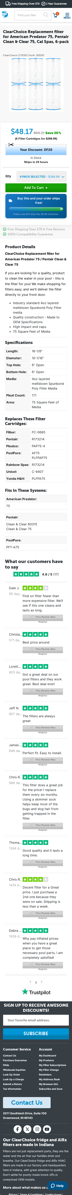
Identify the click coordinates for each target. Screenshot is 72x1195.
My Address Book (49, 1079)
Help (60, 1186)
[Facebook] (18, 1129)
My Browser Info (48, 1084)
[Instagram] (37, 1129)
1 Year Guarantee (56, 3)
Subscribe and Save (50, 1088)
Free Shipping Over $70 (26, 3)
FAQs (6, 1065)
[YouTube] (47, 1129)
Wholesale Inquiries (14, 1069)
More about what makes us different (31, 1187)
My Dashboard (47, 1055)
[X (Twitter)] (27, 1129)
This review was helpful (45, 618)
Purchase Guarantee (15, 1060)
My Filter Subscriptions (52, 1065)
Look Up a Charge (13, 1079)
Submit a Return (12, 1084)
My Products (46, 1060)
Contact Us (9, 1055)
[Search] (46, 15)
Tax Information (12, 1088)
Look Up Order (11, 1074)
